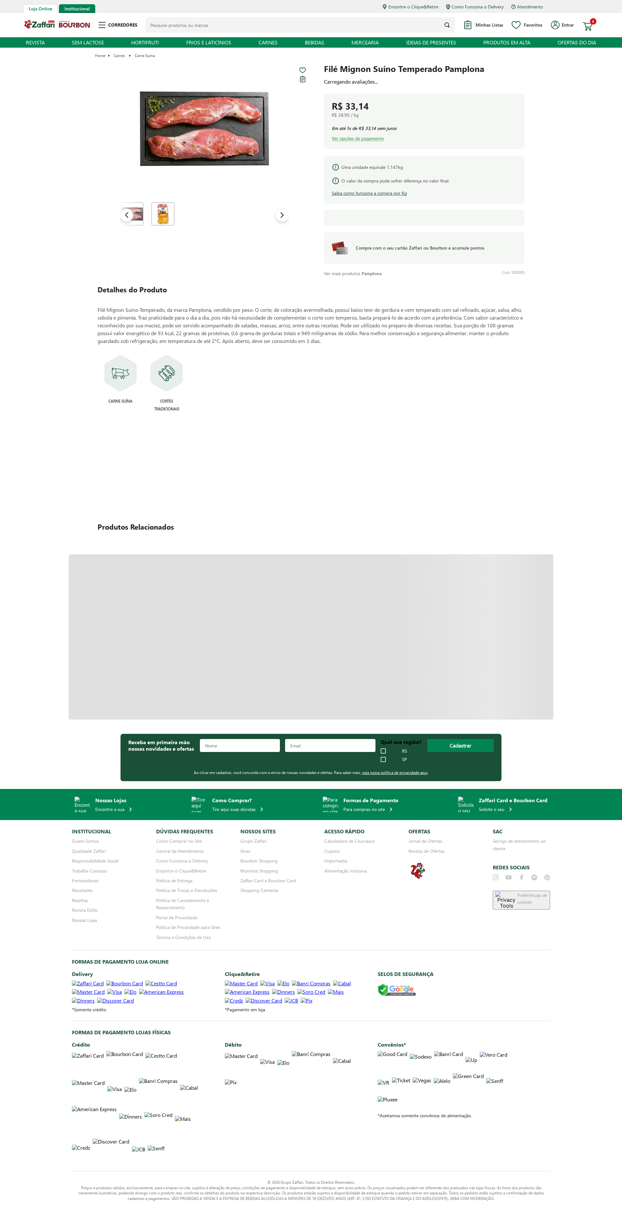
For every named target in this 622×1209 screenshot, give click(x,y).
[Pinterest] (547, 877)
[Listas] (302, 79)
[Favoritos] (302, 70)
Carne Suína (145, 55)
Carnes (119, 55)
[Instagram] (496, 877)
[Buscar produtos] (447, 25)
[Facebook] (521, 877)
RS (404, 751)
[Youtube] (509, 877)
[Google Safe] (397, 990)
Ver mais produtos (353, 273)
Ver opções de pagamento (358, 138)
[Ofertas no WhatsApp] (418, 877)
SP (404, 759)
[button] (204, 129)
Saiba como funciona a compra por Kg (369, 193)
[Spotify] (534, 877)
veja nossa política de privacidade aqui (395, 772)
